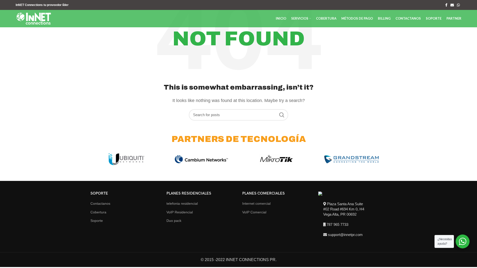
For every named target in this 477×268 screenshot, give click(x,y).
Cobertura (98, 212)
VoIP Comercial (254, 212)
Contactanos (100, 203)
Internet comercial (256, 203)
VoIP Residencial (179, 212)
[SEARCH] (281, 115)
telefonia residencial (182, 203)
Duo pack (173, 221)
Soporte (96, 221)
